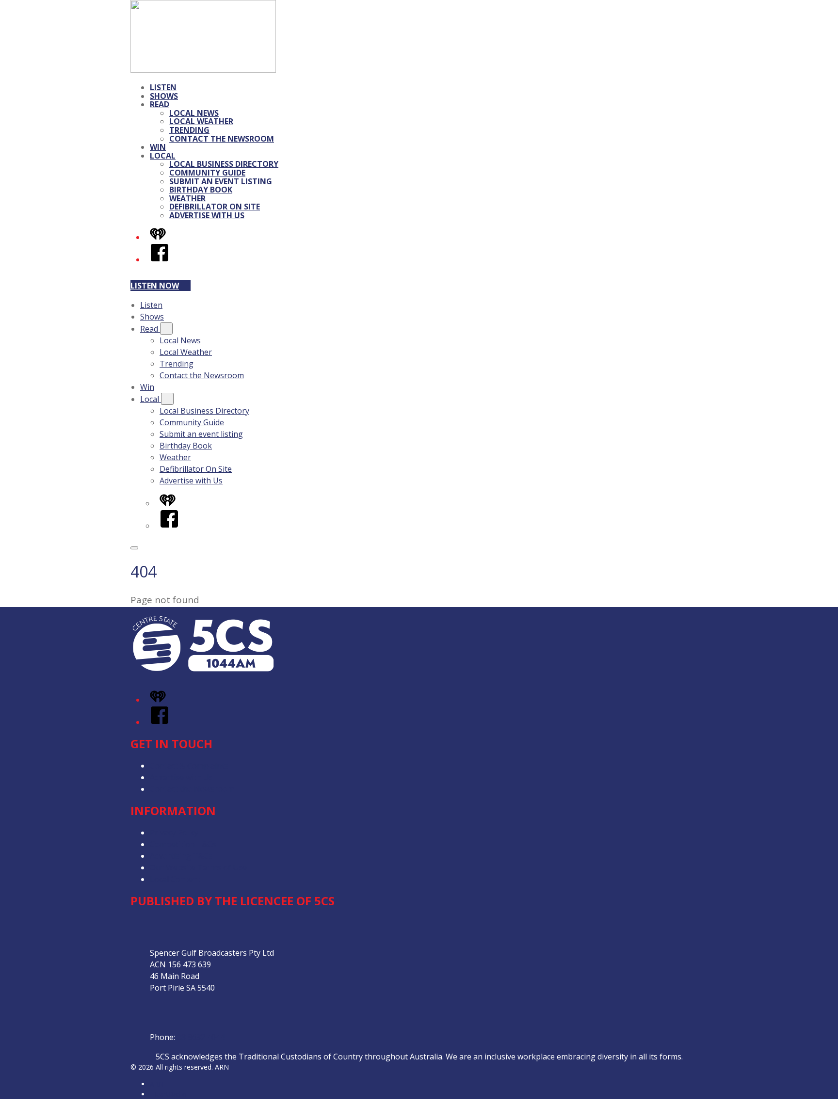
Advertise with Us (206, 215)
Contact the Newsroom (221, 138)
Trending (189, 130)
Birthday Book (200, 189)
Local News (194, 113)
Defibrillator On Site (214, 206)
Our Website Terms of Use (198, 867)
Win (158, 147)
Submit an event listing (220, 181)
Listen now (154, 285)
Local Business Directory (223, 164)
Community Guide (207, 172)
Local (163, 155)
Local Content (175, 879)
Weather (187, 198)
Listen (163, 87)
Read (159, 104)
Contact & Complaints (189, 765)
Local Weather (201, 121)
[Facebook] (159, 259)
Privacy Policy (174, 832)
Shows (164, 96)
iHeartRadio (168, 1094)
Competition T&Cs (183, 844)
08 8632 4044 (201, 1037)
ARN (157, 1084)
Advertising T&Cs (181, 855)
